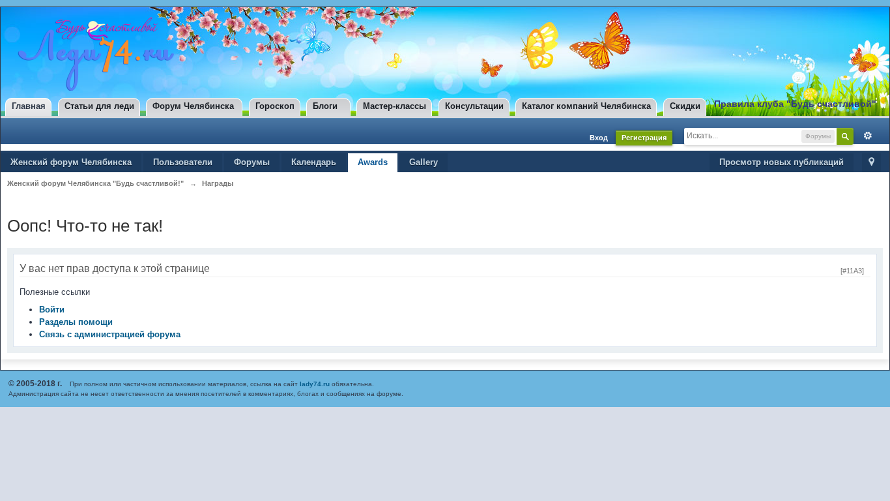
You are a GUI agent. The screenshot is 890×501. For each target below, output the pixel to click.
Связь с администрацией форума (109, 334)
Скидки (685, 106)
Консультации (474, 106)
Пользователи (182, 162)
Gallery (423, 162)
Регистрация (644, 138)
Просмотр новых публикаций (781, 162)
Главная (29, 106)
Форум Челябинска (193, 106)
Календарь (313, 162)
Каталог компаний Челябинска (586, 106)
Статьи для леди (99, 106)
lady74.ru (315, 383)
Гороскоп (274, 106)
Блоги (325, 106)
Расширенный (864, 135)
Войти (52, 309)
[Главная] (92, 54)
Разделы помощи (76, 322)
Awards (373, 162)
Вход (599, 138)
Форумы (252, 162)
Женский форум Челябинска (71, 162)
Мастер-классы (394, 106)
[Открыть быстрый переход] (871, 162)
